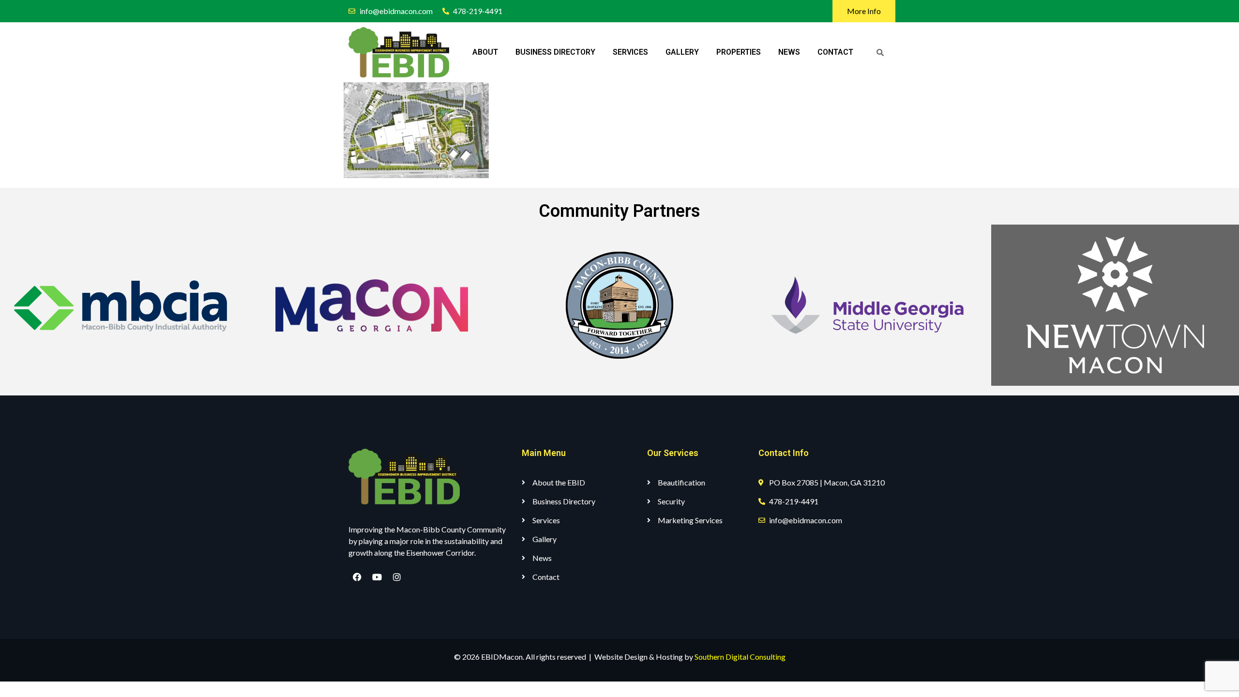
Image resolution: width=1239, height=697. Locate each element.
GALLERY (682, 52)
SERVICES (630, 52)
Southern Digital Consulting (740, 656)
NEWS (789, 52)
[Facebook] (357, 577)
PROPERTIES (738, 52)
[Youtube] (377, 577)
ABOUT (485, 52)
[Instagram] (397, 577)
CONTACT (835, 52)
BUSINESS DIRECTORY (555, 52)
